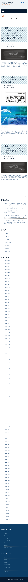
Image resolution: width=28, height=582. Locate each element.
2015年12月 (8, 450)
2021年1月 (7, 348)
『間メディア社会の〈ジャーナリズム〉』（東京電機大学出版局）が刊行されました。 (14, 79)
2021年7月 (7, 329)
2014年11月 (7, 471)
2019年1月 (7, 375)
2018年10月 (8, 381)
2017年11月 (7, 396)
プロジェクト (8, 242)
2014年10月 (8, 474)
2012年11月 (7, 498)
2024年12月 (8, 293)
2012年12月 (8, 495)
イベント (7, 239)
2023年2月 (7, 305)
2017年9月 (7, 402)
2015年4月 (7, 459)
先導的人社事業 (7, 567)
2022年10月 (8, 308)
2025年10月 (8, 269)
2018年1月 (7, 390)
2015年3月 (7, 462)
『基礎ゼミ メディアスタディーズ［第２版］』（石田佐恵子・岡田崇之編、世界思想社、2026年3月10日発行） (15, 222)
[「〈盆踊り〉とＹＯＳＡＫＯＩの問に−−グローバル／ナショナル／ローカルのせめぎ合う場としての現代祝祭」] (14, 172)
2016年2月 (7, 444)
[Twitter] (23, 2)
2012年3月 (7, 513)
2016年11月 (7, 426)
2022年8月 (7, 311)
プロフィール (7, 559)
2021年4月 (7, 338)
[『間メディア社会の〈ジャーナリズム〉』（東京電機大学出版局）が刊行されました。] (14, 128)
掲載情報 (12, 46)
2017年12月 (8, 393)
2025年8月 (7, 275)
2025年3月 (7, 290)
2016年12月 (8, 423)
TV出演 (6, 233)
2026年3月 (7, 260)
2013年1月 (7, 492)
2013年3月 (7, 486)
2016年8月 (7, 435)
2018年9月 (7, 384)
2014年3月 (7, 477)
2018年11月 (7, 378)
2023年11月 (7, 296)
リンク (5, 569)
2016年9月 (7, 432)
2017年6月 (7, 411)
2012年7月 (7, 507)
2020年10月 (8, 357)
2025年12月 (8, 263)
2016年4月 (7, 438)
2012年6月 (7, 510)
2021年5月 (7, 335)
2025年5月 (7, 284)
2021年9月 (7, 323)
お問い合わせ (7, 571)
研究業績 (6, 562)
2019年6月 (7, 369)
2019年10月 (8, 366)
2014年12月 (8, 468)
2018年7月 (7, 387)
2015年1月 (7, 465)
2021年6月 (7, 332)
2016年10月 (8, 429)
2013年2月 (7, 489)
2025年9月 (7, 272)
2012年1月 (7, 519)
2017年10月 (8, 399)
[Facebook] (21, 2)
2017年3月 (7, 417)
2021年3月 (7, 341)
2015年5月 (7, 456)
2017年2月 (7, 420)
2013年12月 (8, 480)
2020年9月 (7, 360)
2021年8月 (7, 326)
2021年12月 (8, 317)
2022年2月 (7, 314)
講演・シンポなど (9, 251)
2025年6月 (7, 281)
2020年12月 (8, 350)
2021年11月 (7, 320)
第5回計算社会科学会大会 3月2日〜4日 (14, 208)
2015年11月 (7, 453)
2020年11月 (7, 353)
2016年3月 (7, 441)
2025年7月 (7, 278)
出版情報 (12, 87)
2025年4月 (7, 287)
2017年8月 (7, 405)
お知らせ (8, 46)
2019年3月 (7, 372)
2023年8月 (7, 302)
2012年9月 (7, 504)
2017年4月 (7, 414)
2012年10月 (8, 501)
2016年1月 (7, 447)
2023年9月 (7, 299)
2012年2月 (7, 516)
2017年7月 (7, 408)
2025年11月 (7, 266)
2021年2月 (7, 344)
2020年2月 (7, 363)
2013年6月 (7, 483)
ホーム (5, 557)
